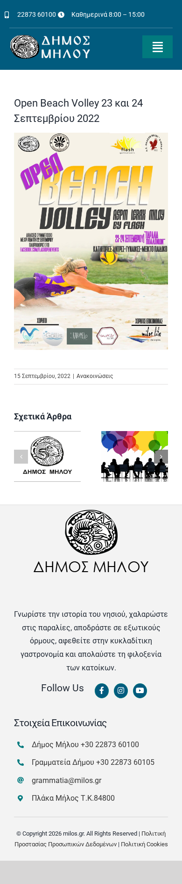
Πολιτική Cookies (144, 844)
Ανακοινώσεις (95, 376)
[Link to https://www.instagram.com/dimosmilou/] (121, 690)
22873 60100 (36, 14)
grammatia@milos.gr (66, 780)
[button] (21, 457)
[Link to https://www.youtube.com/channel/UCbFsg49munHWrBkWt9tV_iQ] (140, 690)
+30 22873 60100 (110, 744)
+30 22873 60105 (125, 762)
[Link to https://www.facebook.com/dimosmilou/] (102, 690)
